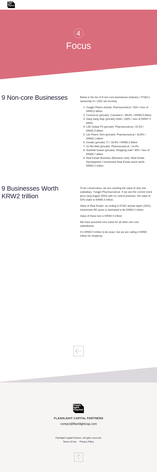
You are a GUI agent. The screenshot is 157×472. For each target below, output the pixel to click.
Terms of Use (70, 441)
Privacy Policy (87, 441)
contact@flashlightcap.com (78, 423)
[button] (78, 33)
